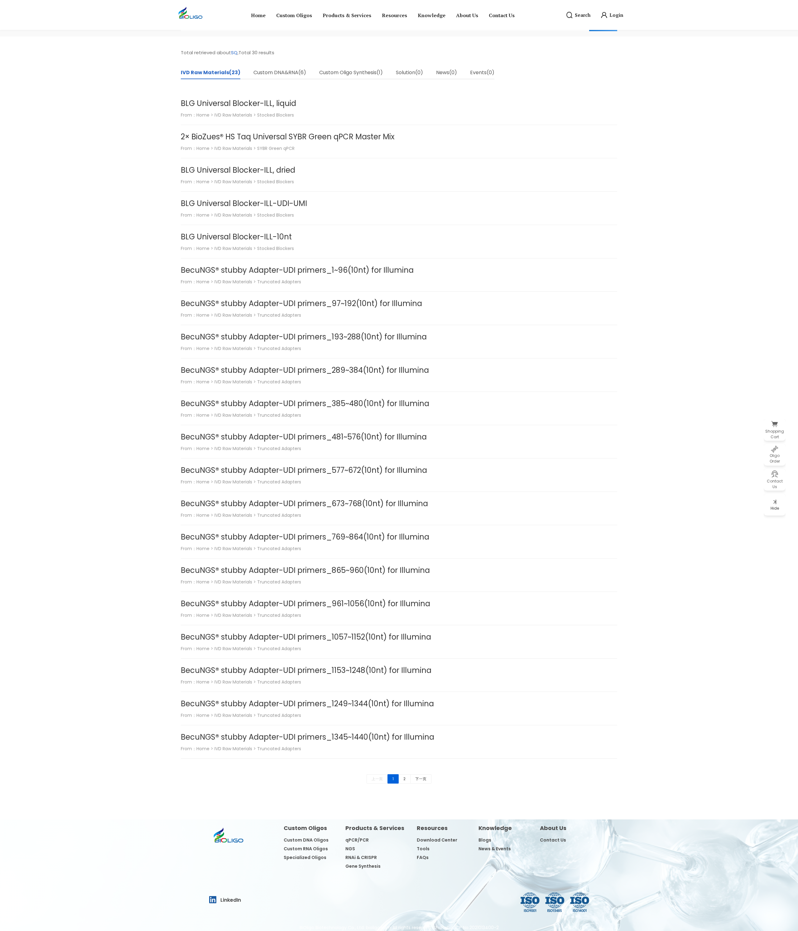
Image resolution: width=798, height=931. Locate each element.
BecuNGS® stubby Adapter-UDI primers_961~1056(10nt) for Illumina (305, 603)
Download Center (437, 840)
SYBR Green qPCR (276, 148)
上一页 (377, 778)
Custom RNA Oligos (306, 849)
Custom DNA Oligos (306, 840)
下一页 (420, 778)
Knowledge (431, 15)
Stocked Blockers (275, 115)
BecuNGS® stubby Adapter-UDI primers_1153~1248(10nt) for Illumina (306, 670)
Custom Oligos (294, 15)
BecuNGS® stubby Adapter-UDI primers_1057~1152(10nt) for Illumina (306, 637)
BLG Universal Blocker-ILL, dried (238, 170)
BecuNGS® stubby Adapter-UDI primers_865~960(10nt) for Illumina (305, 570)
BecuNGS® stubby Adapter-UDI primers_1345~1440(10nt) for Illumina (307, 737)
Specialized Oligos (305, 857)
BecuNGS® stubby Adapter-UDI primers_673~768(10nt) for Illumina (304, 503)
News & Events (494, 849)
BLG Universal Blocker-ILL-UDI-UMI (244, 203)
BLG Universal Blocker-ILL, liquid (238, 103)
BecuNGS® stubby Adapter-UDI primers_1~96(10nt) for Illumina (297, 270)
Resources (394, 15)
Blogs (484, 840)
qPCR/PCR (357, 840)
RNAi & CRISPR (361, 857)
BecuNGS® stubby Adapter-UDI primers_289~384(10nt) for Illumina (305, 370)
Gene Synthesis (363, 866)
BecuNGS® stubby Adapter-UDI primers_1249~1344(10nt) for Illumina (307, 703)
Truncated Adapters (279, 282)
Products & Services (347, 15)
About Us (467, 15)
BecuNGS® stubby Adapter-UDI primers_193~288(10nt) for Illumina (304, 337)
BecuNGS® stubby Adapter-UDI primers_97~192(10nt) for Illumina (301, 303)
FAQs (423, 857)
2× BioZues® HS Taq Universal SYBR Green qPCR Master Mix (288, 137)
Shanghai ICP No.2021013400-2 (466, 927)
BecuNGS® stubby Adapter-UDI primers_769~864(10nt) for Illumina (305, 537)
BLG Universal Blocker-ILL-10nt (236, 237)
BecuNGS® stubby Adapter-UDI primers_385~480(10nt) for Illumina (305, 403)
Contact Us (502, 15)
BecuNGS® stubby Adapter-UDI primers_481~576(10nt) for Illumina (304, 437)
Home (258, 15)
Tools (423, 849)
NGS (350, 849)
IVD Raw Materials (233, 115)
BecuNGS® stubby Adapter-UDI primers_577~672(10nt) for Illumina (304, 470)
